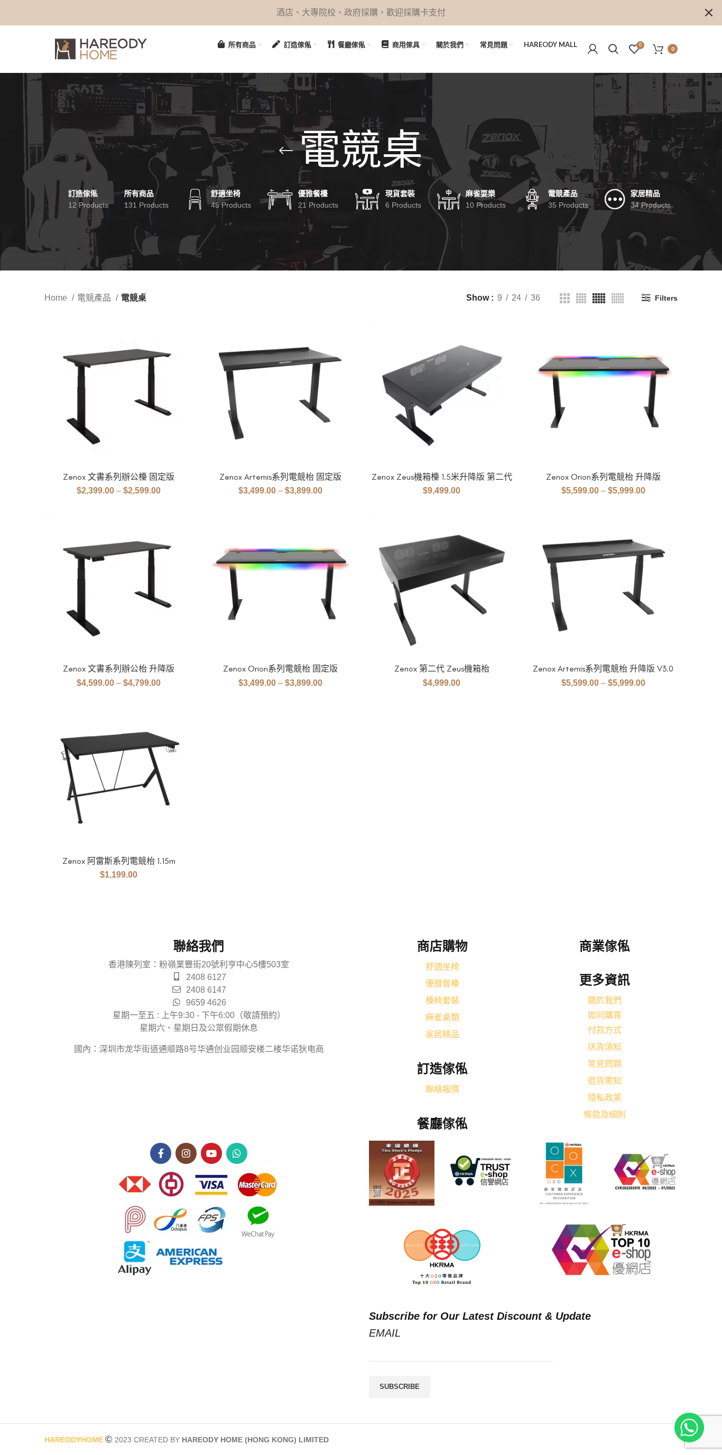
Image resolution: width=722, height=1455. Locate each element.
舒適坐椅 (442, 966)
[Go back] (286, 150)
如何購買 (605, 1015)
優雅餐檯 (442, 983)
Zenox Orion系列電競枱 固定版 (280, 669)
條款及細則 (605, 1114)
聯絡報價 (442, 1089)
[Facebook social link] (160, 1153)
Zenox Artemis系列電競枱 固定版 (280, 477)
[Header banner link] (345, 12)
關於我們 (605, 1000)
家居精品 (442, 1034)
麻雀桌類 (442, 1017)
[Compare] (184, 337)
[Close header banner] (709, 12)
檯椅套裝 (442, 1000)
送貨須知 (605, 1046)
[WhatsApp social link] (236, 1153)
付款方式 (605, 1029)
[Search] (613, 49)
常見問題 (605, 1063)
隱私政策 (605, 1097)
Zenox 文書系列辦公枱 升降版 (118, 669)
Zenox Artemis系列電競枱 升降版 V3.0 (603, 669)
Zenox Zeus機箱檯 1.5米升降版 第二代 (442, 477)
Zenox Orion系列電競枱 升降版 (603, 477)
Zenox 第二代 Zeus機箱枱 (441, 669)
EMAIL (385, 1333)
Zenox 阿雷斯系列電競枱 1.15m (118, 861)
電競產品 (95, 297)
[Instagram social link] (186, 1153)
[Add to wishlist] (184, 385)
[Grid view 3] (565, 298)
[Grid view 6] (618, 298)
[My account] (592, 49)
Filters (666, 298)
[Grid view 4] (581, 298)
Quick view (184, 361)
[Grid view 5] (599, 298)
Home (56, 297)
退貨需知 (605, 1080)
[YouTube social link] (211, 1153)
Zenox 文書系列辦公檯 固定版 (118, 477)
